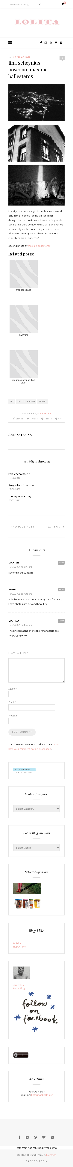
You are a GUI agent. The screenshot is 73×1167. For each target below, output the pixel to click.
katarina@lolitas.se (42, 1095)
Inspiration (21, 57)
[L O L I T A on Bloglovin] (24, 771)
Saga (12, 589)
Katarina (44, 413)
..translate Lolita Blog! (19, 986)
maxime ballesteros (39, 245)
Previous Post (22, 526)
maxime (13, 562)
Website (12, 715)
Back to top (35, 1161)
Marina (13, 620)
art (12, 401)
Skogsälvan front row (21, 485)
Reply (61, 562)
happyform (19, 946)
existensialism (26, 401)
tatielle (17, 943)
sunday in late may (19, 496)
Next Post (54, 526)
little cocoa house (19, 474)
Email (12, 702)
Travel (43, 401)
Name (12, 688)
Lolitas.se (51, 1155)
